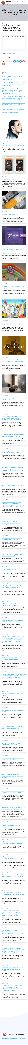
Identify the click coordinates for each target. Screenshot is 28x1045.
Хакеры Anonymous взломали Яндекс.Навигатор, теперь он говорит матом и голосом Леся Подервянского (12, 932)
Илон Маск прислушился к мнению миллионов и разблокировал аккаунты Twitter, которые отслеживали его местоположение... (13, 104)
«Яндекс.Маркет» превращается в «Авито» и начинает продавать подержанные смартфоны (14, 858)
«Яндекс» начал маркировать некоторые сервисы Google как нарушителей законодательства (13, 825)
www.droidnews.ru (11, 53)
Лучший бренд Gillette (8, 179)
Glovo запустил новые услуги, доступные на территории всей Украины (13, 658)
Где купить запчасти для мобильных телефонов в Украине (12, 250)
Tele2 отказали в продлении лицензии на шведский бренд (13, 398)
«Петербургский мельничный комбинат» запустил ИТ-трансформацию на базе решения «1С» (13, 587)
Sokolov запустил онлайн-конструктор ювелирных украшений (12, 555)
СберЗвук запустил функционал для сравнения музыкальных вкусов (12, 538)
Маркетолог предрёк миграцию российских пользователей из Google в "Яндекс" (14, 808)
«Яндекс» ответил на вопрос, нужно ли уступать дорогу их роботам (13, 758)
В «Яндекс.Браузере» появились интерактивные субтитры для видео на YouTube (12, 776)
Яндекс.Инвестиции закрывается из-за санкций (12, 694)
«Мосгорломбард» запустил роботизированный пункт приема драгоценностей (11, 523)
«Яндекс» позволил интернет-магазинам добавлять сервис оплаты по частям (13, 842)
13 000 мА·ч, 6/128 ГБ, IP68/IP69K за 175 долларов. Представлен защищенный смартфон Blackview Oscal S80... (14, 78)
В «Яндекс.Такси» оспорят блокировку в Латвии (13, 711)
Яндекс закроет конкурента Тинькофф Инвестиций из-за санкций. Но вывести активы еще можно (12, 876)
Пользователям (22, 1038)
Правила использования (7, 1038)
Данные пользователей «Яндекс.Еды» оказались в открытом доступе (12, 727)
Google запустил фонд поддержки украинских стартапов (11, 570)
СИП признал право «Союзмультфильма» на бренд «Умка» (13, 287)
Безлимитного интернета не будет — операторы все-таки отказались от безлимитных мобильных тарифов (12, 418)
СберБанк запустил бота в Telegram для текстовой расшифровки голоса (13, 621)
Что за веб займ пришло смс (10, 214)
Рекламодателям (14, 1039)
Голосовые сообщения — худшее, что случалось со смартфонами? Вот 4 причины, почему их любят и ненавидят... (14, 84)
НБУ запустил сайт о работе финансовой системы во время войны (13, 604)
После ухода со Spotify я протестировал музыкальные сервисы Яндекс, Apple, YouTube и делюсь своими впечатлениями (13, 969)
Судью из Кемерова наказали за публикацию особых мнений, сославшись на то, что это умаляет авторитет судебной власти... (13, 111)
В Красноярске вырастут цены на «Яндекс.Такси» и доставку (11, 743)
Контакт (15, 1038)
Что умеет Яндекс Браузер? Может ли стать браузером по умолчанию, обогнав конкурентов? (13, 894)
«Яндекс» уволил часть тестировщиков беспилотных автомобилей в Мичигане (13, 791)
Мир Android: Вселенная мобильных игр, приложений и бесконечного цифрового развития (13, 361)
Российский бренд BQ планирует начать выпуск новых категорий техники (13, 435)
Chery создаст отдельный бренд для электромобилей (12, 323)
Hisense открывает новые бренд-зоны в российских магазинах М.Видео (13, 451)
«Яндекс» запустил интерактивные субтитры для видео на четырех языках (13, 144)
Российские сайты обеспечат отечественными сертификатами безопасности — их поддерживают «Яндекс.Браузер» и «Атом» (11, 913)
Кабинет (25, 1)
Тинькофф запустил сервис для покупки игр (13, 486)
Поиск (18, 1)
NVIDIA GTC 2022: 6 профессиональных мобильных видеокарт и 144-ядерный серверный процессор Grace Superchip (13, 469)
